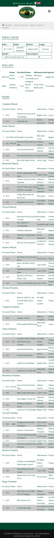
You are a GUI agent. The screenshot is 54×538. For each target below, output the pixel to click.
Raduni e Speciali (21, 25)
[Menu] (49, 11)
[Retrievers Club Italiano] (27, 14)
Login (31, 3)
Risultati (8, 25)
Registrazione (20, 3)
